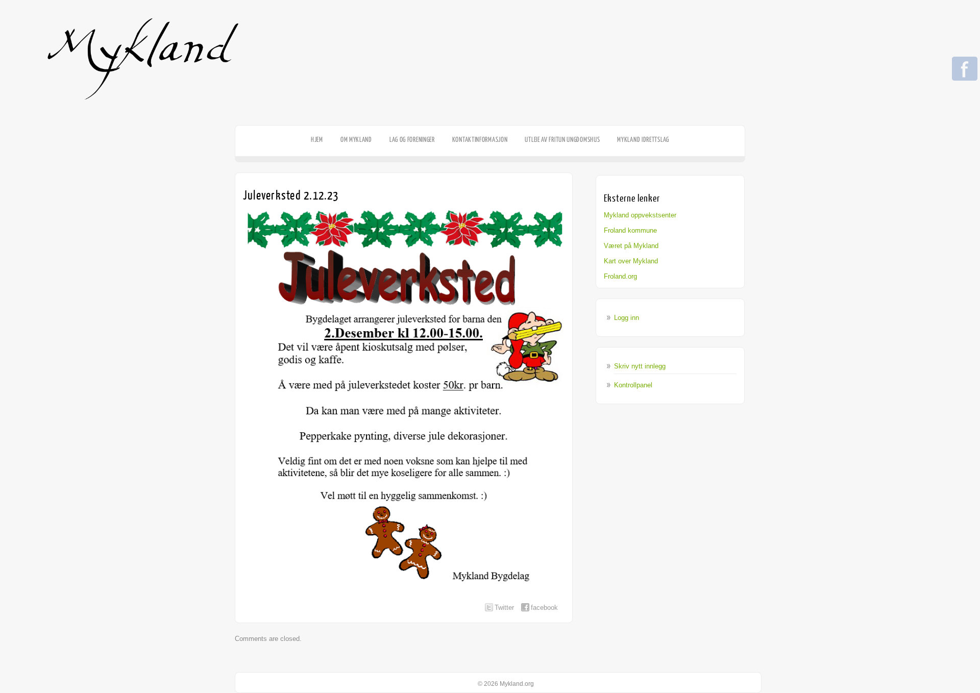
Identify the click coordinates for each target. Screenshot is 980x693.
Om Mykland (356, 139)
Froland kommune (630, 230)
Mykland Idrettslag (643, 139)
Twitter (504, 607)
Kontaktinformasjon (480, 139)
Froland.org (620, 276)
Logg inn (626, 317)
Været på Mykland (631, 246)
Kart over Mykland (631, 261)
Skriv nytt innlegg (640, 366)
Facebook (964, 69)
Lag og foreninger (412, 139)
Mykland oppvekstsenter (640, 215)
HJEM (317, 139)
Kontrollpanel (633, 385)
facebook (544, 607)
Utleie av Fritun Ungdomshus (562, 139)
